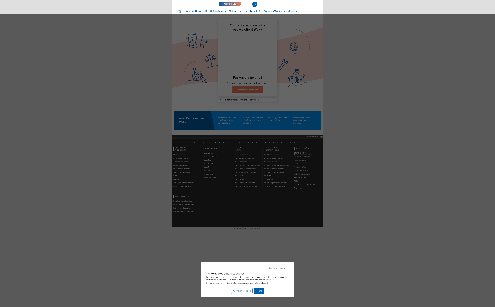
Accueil (179, 11)
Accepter (258, 291)
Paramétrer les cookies (242, 291)
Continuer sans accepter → (278, 268)
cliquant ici (265, 283)
